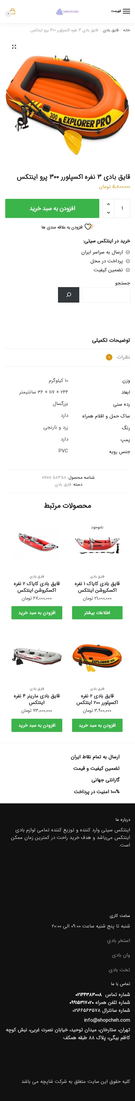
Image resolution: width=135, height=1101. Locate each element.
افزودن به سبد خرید (52, 208)
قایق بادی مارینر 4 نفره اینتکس (37, 699)
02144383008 (88, 995)
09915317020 (81, 1003)
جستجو (122, 283)
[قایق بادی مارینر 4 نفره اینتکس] (36, 656)
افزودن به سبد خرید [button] (36, 612)
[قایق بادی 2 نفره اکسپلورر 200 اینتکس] (97, 656)
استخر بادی (118, 941)
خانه (126, 30)
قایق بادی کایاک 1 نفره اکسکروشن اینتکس (97, 587)
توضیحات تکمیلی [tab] (111, 340)
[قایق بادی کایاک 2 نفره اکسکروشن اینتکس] (36, 543)
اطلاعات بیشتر (97, 612)
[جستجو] (68, 295)
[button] (14, 47)
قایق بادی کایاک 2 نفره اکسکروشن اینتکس (37, 587)
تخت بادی (119, 970)
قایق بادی (111, 30)
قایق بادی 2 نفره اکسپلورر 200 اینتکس (97, 699)
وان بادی (121, 955)
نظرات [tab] (119, 357)
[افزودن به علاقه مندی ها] (80, 526)
